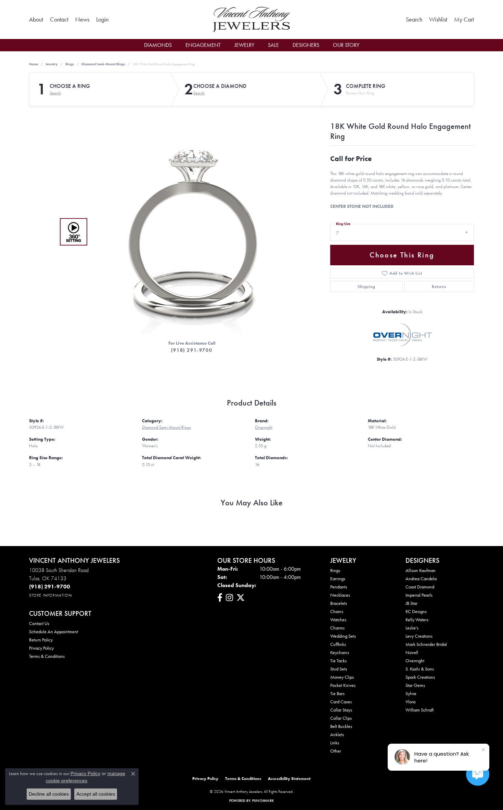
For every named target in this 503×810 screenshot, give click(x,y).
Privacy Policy (41, 648)
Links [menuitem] (334, 743)
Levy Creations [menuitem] (419, 636)
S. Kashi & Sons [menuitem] (419, 669)
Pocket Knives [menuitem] (343, 685)
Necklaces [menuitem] (340, 595)
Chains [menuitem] (336, 611)
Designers (306, 45)
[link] (36, 19)
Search (55, 93)
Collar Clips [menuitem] (341, 718)
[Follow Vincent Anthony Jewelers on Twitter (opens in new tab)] (240, 598)
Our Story (346, 45)
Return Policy (41, 640)
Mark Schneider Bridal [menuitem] (426, 644)
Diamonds (158, 45)
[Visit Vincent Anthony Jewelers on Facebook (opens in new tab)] (219, 598)
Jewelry (244, 45)
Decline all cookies (49, 794)
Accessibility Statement (289, 778)
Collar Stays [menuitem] (341, 710)
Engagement (203, 45)
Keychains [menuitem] (339, 652)
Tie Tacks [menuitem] (338, 661)
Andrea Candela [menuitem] (421, 578)
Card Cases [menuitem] (341, 702)
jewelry (52, 64)
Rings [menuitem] (335, 570)
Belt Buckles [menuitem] (341, 726)
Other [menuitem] (335, 751)
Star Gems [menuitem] (415, 685)
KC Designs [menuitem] (416, 611)
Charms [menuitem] (337, 628)
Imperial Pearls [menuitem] (419, 595)
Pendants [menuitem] (338, 587)
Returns (439, 286)
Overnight (263, 427)
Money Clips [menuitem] (342, 677)
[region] (190, 231)
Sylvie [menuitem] (410, 693)
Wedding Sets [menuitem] (343, 636)
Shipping (366, 286)
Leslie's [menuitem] (411, 628)
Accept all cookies (95, 794)
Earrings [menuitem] (337, 578)
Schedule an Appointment (53, 631)
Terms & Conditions (47, 656)
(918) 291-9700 (191, 350)
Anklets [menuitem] (337, 734)
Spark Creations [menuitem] (420, 677)
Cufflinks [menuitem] (338, 644)
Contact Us (39, 623)
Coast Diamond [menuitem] (419, 587)
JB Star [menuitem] (411, 603)
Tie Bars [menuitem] (337, 693)
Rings (69, 64)
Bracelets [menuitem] (338, 603)
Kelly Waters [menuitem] (416, 619)
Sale (273, 45)
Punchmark (263, 800)
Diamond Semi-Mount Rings (103, 64)
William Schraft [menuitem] (419, 710)
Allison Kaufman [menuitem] (420, 570)
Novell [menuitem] (411, 652)
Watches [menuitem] (338, 619)
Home (33, 64)
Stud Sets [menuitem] (338, 669)
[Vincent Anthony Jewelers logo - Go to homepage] (251, 19)
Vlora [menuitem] (410, 702)
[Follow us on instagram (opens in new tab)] (229, 598)
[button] (102, 19)
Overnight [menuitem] (414, 661)
